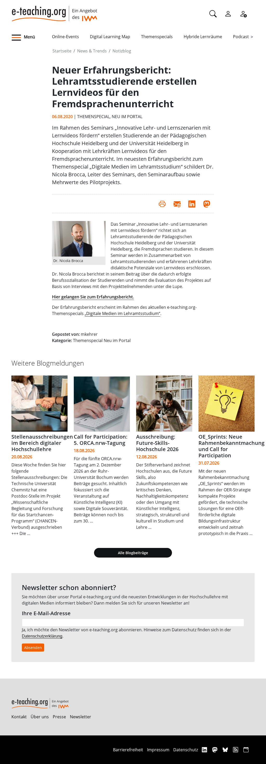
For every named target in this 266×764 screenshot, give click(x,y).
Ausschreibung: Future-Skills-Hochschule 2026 (157, 443)
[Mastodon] (215, 749)
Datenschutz (185, 750)
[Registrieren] (243, 13)
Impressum (158, 750)
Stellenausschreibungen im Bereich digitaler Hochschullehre (42, 443)
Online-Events (65, 36)
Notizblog (121, 51)
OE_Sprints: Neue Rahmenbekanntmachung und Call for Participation (231, 446)
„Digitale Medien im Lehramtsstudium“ (122, 313)
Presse (59, 717)
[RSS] (236, 749)
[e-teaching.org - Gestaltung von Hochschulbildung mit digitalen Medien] (54, 10)
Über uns (40, 717)
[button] (31, 38)
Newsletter (80, 717)
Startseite (61, 51)
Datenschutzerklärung (42, 636)
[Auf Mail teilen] (177, 204)
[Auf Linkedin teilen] (191, 204)
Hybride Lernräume (203, 36)
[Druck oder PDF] (162, 204)
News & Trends (92, 51)
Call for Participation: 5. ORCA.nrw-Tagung (101, 439)
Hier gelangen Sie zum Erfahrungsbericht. (93, 297)
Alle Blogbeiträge (133, 552)
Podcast (241, 36)
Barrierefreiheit (128, 750)
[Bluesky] (226, 749)
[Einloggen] (228, 13)
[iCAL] (246, 749)
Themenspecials (157, 36)
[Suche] (213, 13)
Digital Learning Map (110, 36)
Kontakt (19, 717)
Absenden (33, 647)
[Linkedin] (205, 749)
